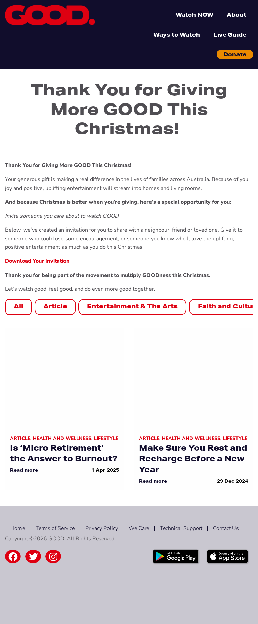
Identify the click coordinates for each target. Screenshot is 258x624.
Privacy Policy (101, 528)
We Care (139, 528)
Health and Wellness (62, 438)
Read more (24, 470)
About (236, 14)
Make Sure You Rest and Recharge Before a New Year (193, 458)
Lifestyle (106, 438)
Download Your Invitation (37, 261)
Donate (234, 54)
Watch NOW (194, 14)
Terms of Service (55, 528)
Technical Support (181, 528)
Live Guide (229, 34)
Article (55, 306)
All (18, 306)
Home (17, 528)
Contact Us (226, 528)
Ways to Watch (176, 34)
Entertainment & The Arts (132, 306)
